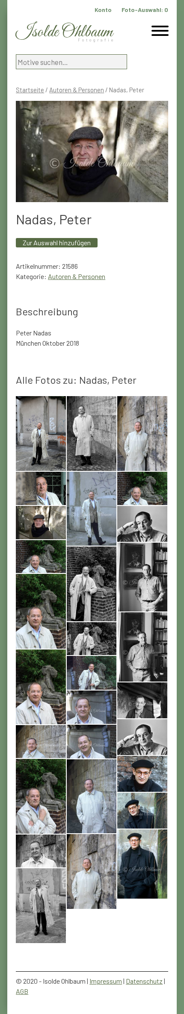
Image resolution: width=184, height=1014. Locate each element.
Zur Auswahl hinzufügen (57, 242)
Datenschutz (144, 981)
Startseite (30, 90)
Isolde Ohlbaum (64, 32)
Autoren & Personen (76, 90)
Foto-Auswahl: (145, 9)
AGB (22, 991)
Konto (103, 9)
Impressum (105, 981)
